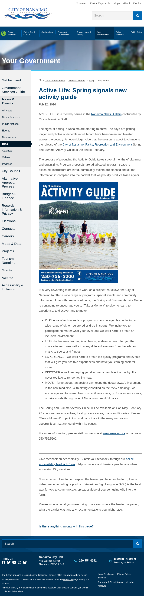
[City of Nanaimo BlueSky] (25, 562)
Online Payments (100, 3)
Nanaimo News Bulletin (106, 114)
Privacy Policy (124, 574)
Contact (137, 3)
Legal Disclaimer (106, 574)
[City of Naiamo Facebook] (3, 562)
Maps (116, 3)
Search (137, 15)
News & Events (76, 80)
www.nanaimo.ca (114, 433)
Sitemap (102, 577)
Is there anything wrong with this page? (66, 526)
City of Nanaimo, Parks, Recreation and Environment (97, 144)
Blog (91, 80)
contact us (68, 579)
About (126, 3)
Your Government (55, 80)
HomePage (40, 80)
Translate (81, 3)
